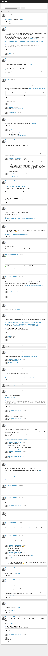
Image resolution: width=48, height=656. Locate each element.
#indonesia (18, 7)
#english (15, 7)
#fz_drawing (23, 7)
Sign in (45, 1)
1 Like (9, 49)
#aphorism (12, 41)
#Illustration (22, 234)
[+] (8, 263)
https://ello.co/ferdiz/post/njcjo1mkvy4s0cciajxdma (17, 449)
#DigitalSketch (17, 41)
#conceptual (35, 41)
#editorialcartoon (31, 195)
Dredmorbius (29, 147)
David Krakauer (22, 147)
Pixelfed (31, 38)
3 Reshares (10, 98)
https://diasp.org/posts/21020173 (16, 66)
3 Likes (9, 332)
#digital (28, 218)
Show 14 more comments (10, 101)
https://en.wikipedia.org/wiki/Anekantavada (16, 176)
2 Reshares (10, 50)
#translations (11, 7)
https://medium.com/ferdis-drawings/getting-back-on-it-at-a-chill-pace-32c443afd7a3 (22, 621)
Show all (15, 346)
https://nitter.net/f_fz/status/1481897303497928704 (17, 135)
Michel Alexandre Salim (38, 325)
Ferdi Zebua (7, 14)
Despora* (4, 1)
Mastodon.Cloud (37, 38)
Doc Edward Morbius (12, 112)
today (41, 147)
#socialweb (7, 7)
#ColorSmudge (27, 377)
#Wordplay (18, 234)
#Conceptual (13, 234)
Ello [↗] (32, 555)
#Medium (12, 623)
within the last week (32, 527)
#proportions (32, 218)
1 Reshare (9, 23)
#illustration (7, 41)
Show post (12, 346)
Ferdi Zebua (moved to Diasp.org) (11, 5)
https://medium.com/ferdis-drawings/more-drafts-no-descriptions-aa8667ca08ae (21, 190)
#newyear (19, 218)
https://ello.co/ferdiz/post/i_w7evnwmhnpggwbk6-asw (33, 285)
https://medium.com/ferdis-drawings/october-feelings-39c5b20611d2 (19, 472)
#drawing (12, 195)
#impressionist (17, 377)
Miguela (10, 53)
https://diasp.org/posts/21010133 (19, 108)
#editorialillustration (23, 195)
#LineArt (22, 377)
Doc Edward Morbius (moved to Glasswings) (17, 173)
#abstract (12, 218)
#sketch (16, 218)
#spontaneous (24, 218)
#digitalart (36, 195)
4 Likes (9, 379)
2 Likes (9, 21)
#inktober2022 (8, 19)
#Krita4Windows (30, 41)
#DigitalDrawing (23, 41)
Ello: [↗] (13, 610)
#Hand (26, 234)
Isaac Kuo (23, 325)
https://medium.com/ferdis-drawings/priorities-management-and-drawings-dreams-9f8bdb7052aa (24, 322)
